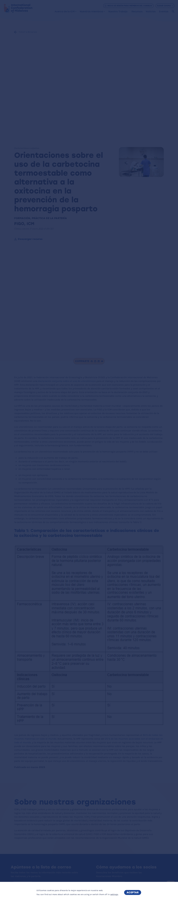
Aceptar (133, 892)
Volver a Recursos (28, 32)
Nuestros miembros (91, 11)
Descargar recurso (30, 239)
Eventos (163, 11)
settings (114, 894)
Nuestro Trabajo (118, 11)
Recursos (137, 11)
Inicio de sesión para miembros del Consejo (129, 6)
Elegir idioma (164, 6)
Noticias (151, 11)
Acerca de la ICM (65, 11)
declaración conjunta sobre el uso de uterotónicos (67, 381)
